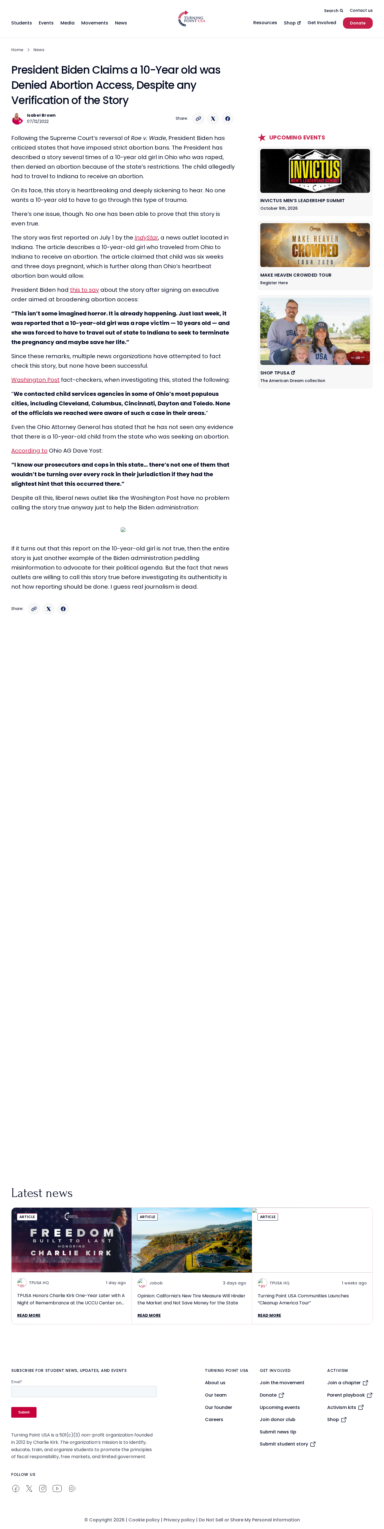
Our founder (218, 1407)
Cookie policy (144, 1520)
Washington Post (35, 380)
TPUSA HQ (39, 1283)
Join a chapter (344, 1382)
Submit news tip (278, 1432)
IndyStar (146, 237)
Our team (216, 1395)
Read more (28, 1315)
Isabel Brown (41, 115)
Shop (333, 1419)
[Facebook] (227, 118)
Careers (214, 1419)
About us (215, 1382)
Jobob (156, 1283)
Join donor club (277, 1419)
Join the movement (282, 1382)
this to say (84, 290)
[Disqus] (123, 731)
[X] (213, 118)
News (38, 50)
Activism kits (341, 1407)
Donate (358, 23)
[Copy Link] (198, 118)
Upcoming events (280, 1407)
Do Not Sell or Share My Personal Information (249, 1520)
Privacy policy (179, 1520)
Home (17, 50)
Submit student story (284, 1444)
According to (29, 451)
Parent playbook (346, 1395)
